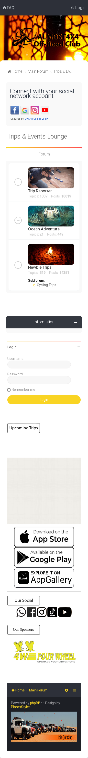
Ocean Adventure (44, 228)
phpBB (35, 703)
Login (11, 347)
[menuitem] (8, 7)
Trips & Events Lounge (37, 136)
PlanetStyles (21, 707)
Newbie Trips (39, 267)
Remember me (23, 390)
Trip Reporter (40, 190)
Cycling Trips (46, 285)
